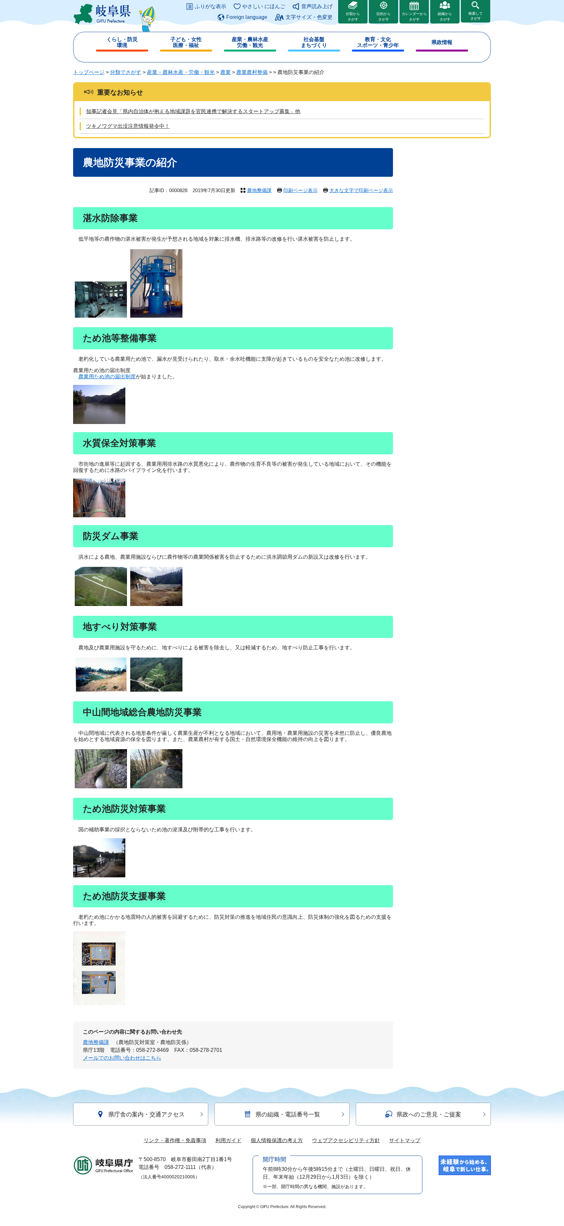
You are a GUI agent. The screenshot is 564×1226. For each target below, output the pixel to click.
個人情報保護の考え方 (277, 1140)
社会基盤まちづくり (314, 42)
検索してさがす (475, 15)
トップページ (88, 72)
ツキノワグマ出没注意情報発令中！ (128, 126)
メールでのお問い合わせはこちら (122, 1058)
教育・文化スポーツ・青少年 (378, 42)
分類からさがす (353, 16)
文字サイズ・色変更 (309, 17)
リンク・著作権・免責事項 (175, 1140)
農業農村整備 (252, 72)
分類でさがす (125, 72)
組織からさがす (445, 16)
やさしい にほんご (263, 6)
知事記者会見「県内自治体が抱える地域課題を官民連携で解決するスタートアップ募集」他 (193, 111)
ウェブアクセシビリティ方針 (346, 1140)
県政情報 (441, 42)
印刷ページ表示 (300, 190)
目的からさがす (383, 16)
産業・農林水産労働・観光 (250, 42)
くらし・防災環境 (122, 42)
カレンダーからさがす (414, 16)
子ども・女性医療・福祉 (186, 42)
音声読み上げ (317, 6)
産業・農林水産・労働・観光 (181, 72)
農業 (225, 72)
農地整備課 (259, 190)
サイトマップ (404, 1140)
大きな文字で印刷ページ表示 (361, 190)
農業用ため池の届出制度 (107, 376)
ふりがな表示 (210, 6)
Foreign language (246, 17)
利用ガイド (228, 1140)
